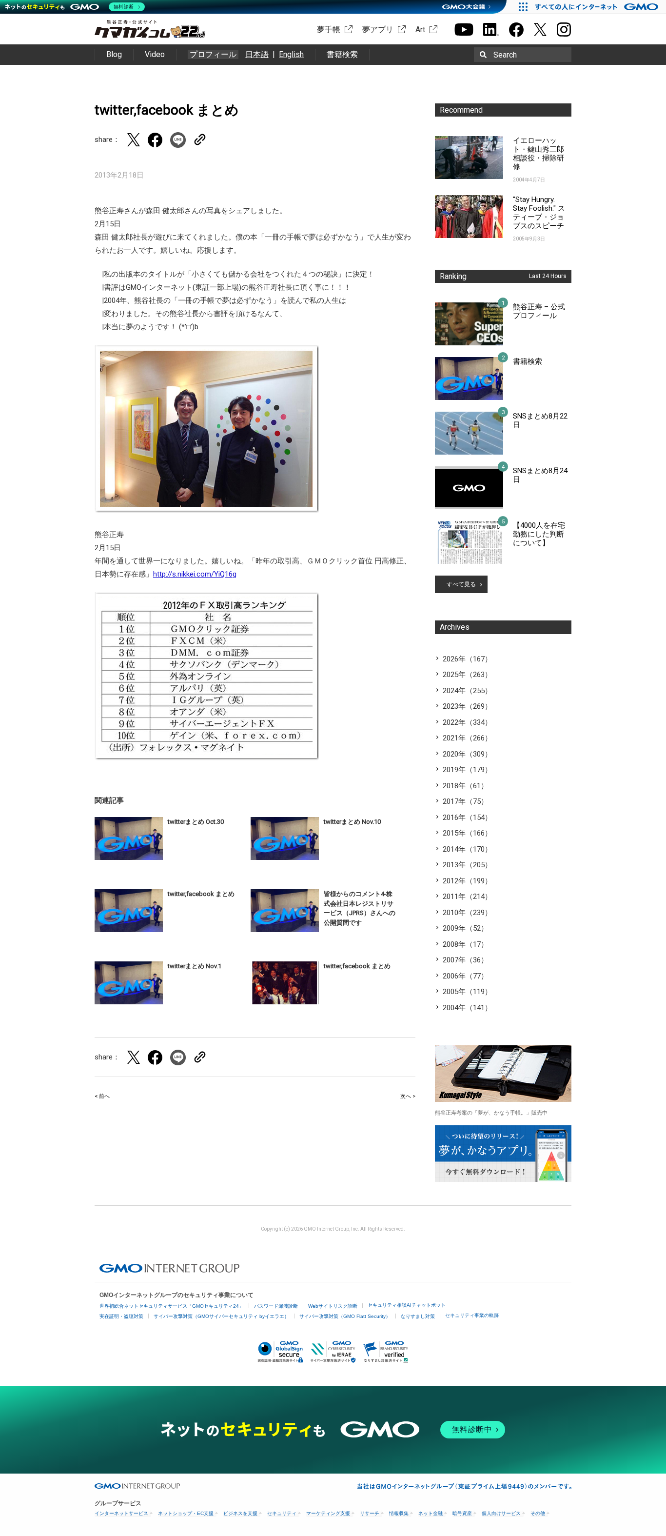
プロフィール (213, 54)
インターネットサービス (121, 1513)
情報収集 (399, 1513)
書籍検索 (342, 54)
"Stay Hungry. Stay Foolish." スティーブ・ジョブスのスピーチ (539, 212)
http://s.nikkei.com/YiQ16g (194, 574)
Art (420, 29)
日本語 (257, 54)
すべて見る (461, 584)
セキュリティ (281, 1513)
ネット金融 (430, 1513)
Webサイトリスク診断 (332, 1306)
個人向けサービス (501, 1513)
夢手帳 (328, 29)
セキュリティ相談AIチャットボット (407, 1305)
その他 (537, 1513)
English (291, 54)
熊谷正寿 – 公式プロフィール (539, 311)
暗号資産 (462, 1513)
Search (505, 55)
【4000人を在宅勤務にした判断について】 (539, 534)
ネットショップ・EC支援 (186, 1513)
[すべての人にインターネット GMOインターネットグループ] (598, 7)
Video (155, 54)
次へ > (407, 1096)
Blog (114, 54)
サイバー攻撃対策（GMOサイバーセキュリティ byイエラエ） (221, 1316)
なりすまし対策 (418, 1316)
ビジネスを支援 (240, 1513)
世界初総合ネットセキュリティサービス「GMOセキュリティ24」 (171, 1306)
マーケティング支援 (328, 1513)
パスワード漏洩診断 (276, 1306)
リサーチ (369, 1513)
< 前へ (102, 1096)
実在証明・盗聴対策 (121, 1316)
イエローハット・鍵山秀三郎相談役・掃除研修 (538, 153)
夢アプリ (377, 29)
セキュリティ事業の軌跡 (472, 1315)
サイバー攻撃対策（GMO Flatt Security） (345, 1316)
